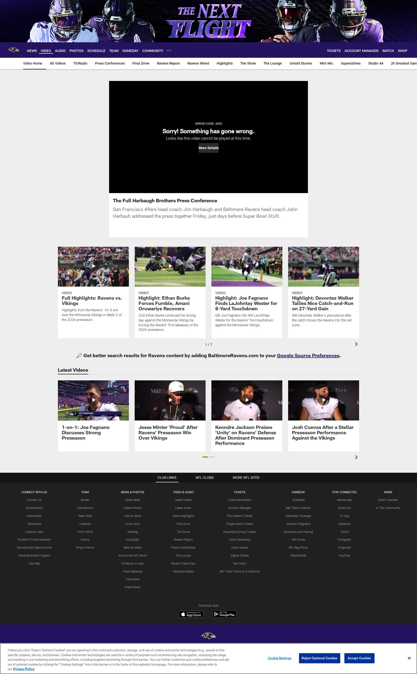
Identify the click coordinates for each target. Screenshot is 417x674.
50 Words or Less (132, 563)
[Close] (409, 658)
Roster (85, 499)
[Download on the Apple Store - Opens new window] (191, 615)
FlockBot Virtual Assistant (34, 539)
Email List (344, 507)
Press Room (133, 587)
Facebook (344, 523)
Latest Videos (183, 499)
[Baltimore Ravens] (208, 636)
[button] (209, 148)
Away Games (239, 547)
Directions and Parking (298, 531)
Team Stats (85, 515)
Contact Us (34, 499)
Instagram (344, 539)
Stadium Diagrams (298, 523)
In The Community (388, 507)
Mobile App (344, 499)
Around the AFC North (132, 555)
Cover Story (132, 523)
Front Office (85, 531)
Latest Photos (133, 507)
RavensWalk (298, 555)
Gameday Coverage (298, 515)
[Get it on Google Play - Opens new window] (224, 617)
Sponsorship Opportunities (34, 547)
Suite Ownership (239, 539)
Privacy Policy (24, 669)
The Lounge (183, 555)
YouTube (344, 555)
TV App (344, 515)
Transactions (85, 507)
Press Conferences (183, 547)
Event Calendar (388, 499)
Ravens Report (183, 539)
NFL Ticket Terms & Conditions (240, 571)
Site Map (34, 563)
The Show (183, 531)
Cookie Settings (280, 658)
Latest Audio (183, 507)
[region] (208, 658)
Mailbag (133, 531)
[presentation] (357, 344)
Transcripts (132, 579)
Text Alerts (239, 563)
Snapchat (344, 547)
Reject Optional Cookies (320, 658)
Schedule (298, 499)
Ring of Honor (85, 547)
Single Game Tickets (239, 523)
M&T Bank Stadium (298, 507)
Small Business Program (34, 555)
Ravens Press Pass (183, 563)
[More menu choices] (169, 50)
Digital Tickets (240, 555)
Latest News (132, 499)
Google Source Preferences (308, 355)
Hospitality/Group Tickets (239, 531)
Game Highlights (183, 515)
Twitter (344, 531)
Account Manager (239, 507)
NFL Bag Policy (298, 547)
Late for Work (132, 515)
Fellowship (34, 523)
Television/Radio (183, 571)
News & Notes (133, 547)
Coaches (85, 523)
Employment (34, 507)
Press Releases (132, 571)
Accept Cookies (359, 658)
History (85, 539)
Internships (34, 515)
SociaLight (132, 539)
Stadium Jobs (34, 531)
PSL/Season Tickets (240, 515)
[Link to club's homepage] (13, 50)
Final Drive (183, 523)
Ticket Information (239, 499)
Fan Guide (298, 539)
